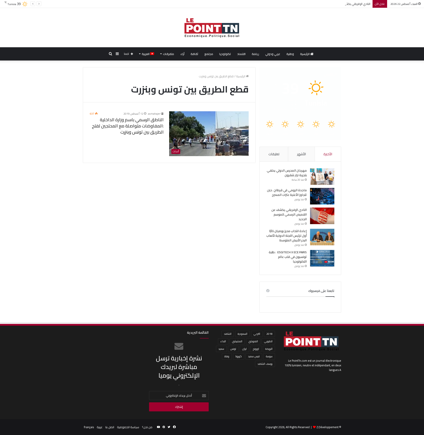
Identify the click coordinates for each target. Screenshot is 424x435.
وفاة (226, 356)
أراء (182, 54)
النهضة (269, 348)
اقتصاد (241, 54)
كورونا (238, 356)
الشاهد (227, 333)
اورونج (256, 348)
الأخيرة (328, 154)
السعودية (242, 333)
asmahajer (154, 113)
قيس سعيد (254, 356)
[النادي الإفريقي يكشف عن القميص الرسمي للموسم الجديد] (322, 216)
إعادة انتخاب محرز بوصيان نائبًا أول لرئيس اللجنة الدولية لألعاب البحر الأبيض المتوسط (286, 235)
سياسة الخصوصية (128, 427)
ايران (244, 348)
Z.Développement (327, 427)
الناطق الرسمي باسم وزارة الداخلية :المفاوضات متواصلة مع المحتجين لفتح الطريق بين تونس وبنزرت (128, 125)
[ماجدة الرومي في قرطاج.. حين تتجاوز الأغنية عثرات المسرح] (322, 196)
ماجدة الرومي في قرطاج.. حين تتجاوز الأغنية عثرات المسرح (287, 192)
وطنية (290, 54)
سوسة (269, 356)
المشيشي (237, 341)
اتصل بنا (109, 427)
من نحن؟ (147, 427)
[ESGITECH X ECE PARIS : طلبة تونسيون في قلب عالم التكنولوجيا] (322, 258)
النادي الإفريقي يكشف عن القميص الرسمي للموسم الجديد (334, 3)
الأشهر (301, 154)
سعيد (221, 348)
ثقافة (194, 54)
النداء (223, 341)
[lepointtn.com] (212, 27)
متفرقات (168, 54)
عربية (99, 427)
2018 (269, 333)
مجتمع (208, 54)
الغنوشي (253, 341)
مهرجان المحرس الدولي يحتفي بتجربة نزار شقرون (287, 173)
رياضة (255, 54)
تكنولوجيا (225, 54)
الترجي (257, 333)
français (89, 427)
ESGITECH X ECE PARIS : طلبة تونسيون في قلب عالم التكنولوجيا (288, 256)
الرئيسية (305, 54)
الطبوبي (268, 341)
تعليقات (274, 154)
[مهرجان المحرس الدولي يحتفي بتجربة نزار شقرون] (322, 176)
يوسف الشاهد (265, 363)
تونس (233, 348)
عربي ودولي (272, 54)
